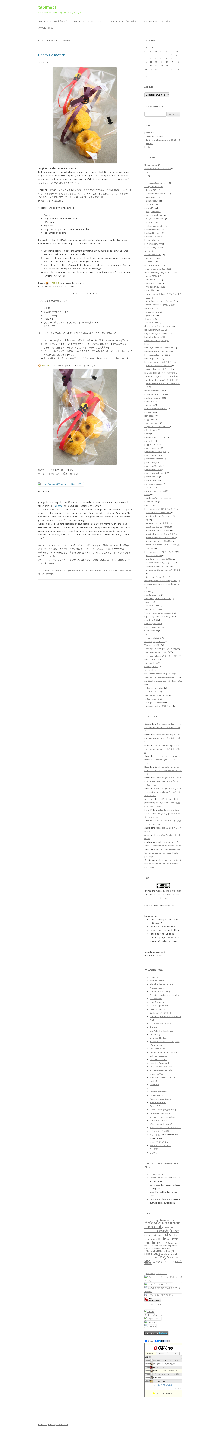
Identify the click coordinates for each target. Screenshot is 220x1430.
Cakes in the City (157, 1009)
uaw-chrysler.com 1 (153, 623)
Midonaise (154, 1084)
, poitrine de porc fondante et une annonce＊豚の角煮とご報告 (163, 727)
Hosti (146, 767)
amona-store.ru (151, 200)
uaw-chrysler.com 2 (153, 627)
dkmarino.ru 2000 (152, 279)
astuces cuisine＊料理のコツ (159, 706)
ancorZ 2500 (151, 276)
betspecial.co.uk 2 (152, 240)
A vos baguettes (157, 1174)
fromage (148, 1235)
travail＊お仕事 (151, 620)
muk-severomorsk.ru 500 (155, 408)
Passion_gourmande (159, 1091)
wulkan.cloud (150, 670)
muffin (150, 1242)
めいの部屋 (155, 1134)
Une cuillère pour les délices (162, 1116)
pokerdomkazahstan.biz (155, 473)
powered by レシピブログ (156, 1273)
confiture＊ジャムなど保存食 (159, 559)
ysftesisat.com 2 (151, 698)
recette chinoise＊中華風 (157, 523)
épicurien (154, 1027)
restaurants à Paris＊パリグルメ (160, 380)
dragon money (153, 211)
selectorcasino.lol (152, 595)
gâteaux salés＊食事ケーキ (158, 512)
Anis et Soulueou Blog (160, 991)
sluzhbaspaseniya (154, 688)
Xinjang (159, 1261)
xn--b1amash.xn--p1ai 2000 (156, 695)
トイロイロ (54, 283)
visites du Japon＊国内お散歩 (159, 369)
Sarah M (148, 810)
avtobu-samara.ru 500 (154, 226)
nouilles (163, 1242)
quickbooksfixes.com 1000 (156, 498)
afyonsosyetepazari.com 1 (156, 183)
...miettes (154, 977)
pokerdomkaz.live (152, 469)
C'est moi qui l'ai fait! (159, 1005)
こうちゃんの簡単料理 (159, 1131)
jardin (169, 1239)
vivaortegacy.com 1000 (154, 641)
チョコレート (168, 1261)
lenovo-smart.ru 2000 (154, 390)
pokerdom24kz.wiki (153, 466)
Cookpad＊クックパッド (161, 1013)
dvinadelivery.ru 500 (153, 286)
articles (151, 261)
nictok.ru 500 (150, 412)
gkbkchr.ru (149, 319)
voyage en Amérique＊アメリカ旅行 (162, 648)
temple (163, 1254)
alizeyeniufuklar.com (153, 186)
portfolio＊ (149, 132)
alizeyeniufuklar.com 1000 (156, 193)
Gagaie (147, 724)
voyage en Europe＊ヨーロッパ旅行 (162, 655)
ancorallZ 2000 (152, 605)
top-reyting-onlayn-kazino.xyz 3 (158, 616)
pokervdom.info (151, 480)
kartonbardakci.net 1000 (155, 337)
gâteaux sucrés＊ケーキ (78, 570)
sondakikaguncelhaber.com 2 (157, 598)
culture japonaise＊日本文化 (159, 365)
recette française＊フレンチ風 (159, 534)
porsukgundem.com (153, 483)
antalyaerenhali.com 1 (154, 218)
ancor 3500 (151, 258)
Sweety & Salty (156, 1106)
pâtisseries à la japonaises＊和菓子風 (163, 569)
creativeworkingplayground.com (159, 272)
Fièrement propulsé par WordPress (53, 1424)
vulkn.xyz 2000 (151, 663)
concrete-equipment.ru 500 (156, 269)
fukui (167, 1234)
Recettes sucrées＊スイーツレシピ (88, 21)
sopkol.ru (148, 602)
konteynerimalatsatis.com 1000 (158, 351)
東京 (150, 1264)
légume (114, 570)
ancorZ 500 (153, 691)
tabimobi (47, 7)
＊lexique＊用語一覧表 (154, 702)
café (172, 1220)
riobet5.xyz (149, 591)
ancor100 (150, 405)
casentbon (149, 799)
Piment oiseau (156, 1095)
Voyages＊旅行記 (45, 28)
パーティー (123, 570)
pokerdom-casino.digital (155, 451)
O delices (154, 1088)
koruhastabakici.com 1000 (156, 355)
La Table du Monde (158, 1059)
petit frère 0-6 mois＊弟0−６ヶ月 (160, 301)
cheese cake (152, 1223)
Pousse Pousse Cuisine (160, 1099)
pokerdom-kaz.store (153, 458)
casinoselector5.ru (152, 254)
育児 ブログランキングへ (154, 1304)
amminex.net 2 (151, 197)
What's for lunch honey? (161, 1124)
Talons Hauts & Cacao (160, 1113)
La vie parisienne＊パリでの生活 (156, 21)
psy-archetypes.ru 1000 (155, 491)
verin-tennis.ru (151, 630)
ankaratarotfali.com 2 (154, 215)
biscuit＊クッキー (154, 555)
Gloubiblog (155, 1034)
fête (108, 570)
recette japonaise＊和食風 (158, 541)
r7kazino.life (150, 505)
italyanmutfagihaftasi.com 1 (157, 333)
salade (148, 1253)
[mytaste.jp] (150, 1325)
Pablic (147, 433)
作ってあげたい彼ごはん (160, 1145)
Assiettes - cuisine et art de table (164, 995)
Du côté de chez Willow (160, 1023)
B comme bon (156, 998)
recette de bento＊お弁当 (157, 530)
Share (150, 1341)
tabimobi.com (168, 905)
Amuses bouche (157, 987)
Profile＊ (148, 147)
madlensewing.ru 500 (154, 398)
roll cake (168, 1251)
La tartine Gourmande (160, 1063)
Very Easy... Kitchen (158, 1120)
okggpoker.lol (150, 419)
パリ (178, 1261)
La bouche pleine (157, 1048)
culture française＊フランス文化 (160, 376)
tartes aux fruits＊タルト (157, 577)
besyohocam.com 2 (153, 236)
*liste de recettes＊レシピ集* (157, 168)
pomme (173, 1245)
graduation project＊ (155, 136)
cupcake (165, 1227)
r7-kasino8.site (151, 501)
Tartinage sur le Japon (160, 1199)
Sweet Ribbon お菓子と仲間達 (163, 1109)
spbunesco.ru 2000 (153, 609)
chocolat (153, 1226)
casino (147, 251)
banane (164, 1220)
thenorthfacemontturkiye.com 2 (158, 612)
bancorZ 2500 (152, 190)
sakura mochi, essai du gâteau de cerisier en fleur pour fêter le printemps (162, 853)
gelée (147, 1239)
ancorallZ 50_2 (154, 638)
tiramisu (147, 1258)
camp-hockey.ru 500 (153, 247)
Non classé (149, 415)
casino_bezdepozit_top (155, 265)
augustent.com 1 (151, 222)
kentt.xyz (148, 344)
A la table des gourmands (161, 984)
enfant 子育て (150, 290)
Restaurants (153, 1250)
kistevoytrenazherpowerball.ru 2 (159, 347)
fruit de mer (158, 1235)
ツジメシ (154, 1152)
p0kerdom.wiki (151, 430)
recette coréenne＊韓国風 (158, 526)
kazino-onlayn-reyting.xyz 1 (156, 340)
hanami (153, 1239)
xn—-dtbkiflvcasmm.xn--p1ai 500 (159, 673)
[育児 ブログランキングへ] (152, 1300)
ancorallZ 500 (152, 204)
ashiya (156, 1220)
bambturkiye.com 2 (153, 233)
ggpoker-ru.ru (150, 315)
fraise (174, 1230)
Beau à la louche (157, 1002)
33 (145, 179)
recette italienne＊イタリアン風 (160, 537)
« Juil (146, 76)
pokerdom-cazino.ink (154, 455)
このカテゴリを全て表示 (163, 1385)
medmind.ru (149, 401)
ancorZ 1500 (151, 487)
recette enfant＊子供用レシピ (159, 304)
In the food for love (158, 1038)
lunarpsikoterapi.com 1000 (156, 394)
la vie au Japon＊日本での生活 (123, 21)
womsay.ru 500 (151, 666)
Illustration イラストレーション (158, 326)
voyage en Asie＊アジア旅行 (159, 652)
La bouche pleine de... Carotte (163, 1052)
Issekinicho (155, 1185)
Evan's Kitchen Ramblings (161, 1030)
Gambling (148, 308)
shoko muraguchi (173, 890)
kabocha (58, 505)
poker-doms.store (152, 448)
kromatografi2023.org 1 (154, 358)
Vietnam (173, 1257)
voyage (149, 1260)
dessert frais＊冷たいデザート (159, 562)
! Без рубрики (150, 165)
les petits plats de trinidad (161, 1070)
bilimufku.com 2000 (153, 243)
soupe (156, 1253)
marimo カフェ (156, 1073)
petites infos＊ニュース (155, 437)
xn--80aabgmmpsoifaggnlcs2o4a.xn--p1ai (163, 681)
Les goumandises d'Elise (161, 1066)
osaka (147, 1245)
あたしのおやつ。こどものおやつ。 (165, 1127)
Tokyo (163, 1257)
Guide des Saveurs (153, 1315)
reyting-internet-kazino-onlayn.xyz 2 (160, 580)
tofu (154, 1257)
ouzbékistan (157, 1245)
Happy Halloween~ (52, 55)
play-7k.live (149, 440)
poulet (147, 1248)
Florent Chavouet (157, 1177)
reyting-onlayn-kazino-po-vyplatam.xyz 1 (162, 584)
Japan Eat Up (155, 1192)
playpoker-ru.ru (151, 444)
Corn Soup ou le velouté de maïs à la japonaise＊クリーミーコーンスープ (163, 760)
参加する (178, 1388)
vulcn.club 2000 (151, 659)
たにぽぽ (154, 1149)
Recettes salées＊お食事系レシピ (52, 21)
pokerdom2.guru (152, 462)
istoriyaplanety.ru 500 (154, 329)
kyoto (175, 1239)
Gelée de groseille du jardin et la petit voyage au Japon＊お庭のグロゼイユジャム (162, 781)
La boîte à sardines (158, 1056)
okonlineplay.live (152, 423)
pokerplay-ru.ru (151, 476)
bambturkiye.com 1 (153, 229)
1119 (146, 175)
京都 (146, 1264)
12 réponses (44, 62)
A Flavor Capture (157, 980)
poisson (166, 1245)
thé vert (173, 1253)
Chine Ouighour (170, 1223)
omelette (174, 1243)
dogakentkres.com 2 (153, 283)
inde (162, 1238)
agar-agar (148, 1220)
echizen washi (156, 1230)
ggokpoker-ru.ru (151, 312)
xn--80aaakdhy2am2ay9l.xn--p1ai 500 (161, 677)
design (172, 1227)
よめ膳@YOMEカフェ (159, 1142)
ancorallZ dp (150, 208)
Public (147, 494)
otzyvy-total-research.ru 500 (157, 426)
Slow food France (158, 1102)
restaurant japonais (160, 1247)
